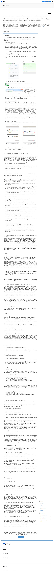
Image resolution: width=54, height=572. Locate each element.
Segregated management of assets (45, 520)
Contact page (21, 536)
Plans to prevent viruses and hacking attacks (45, 518)
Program (41, 510)
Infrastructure (42, 508)
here (43, 26)
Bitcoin (41, 506)
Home (4, 9)
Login (41, 505)
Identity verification (43, 515)
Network (41, 503)
